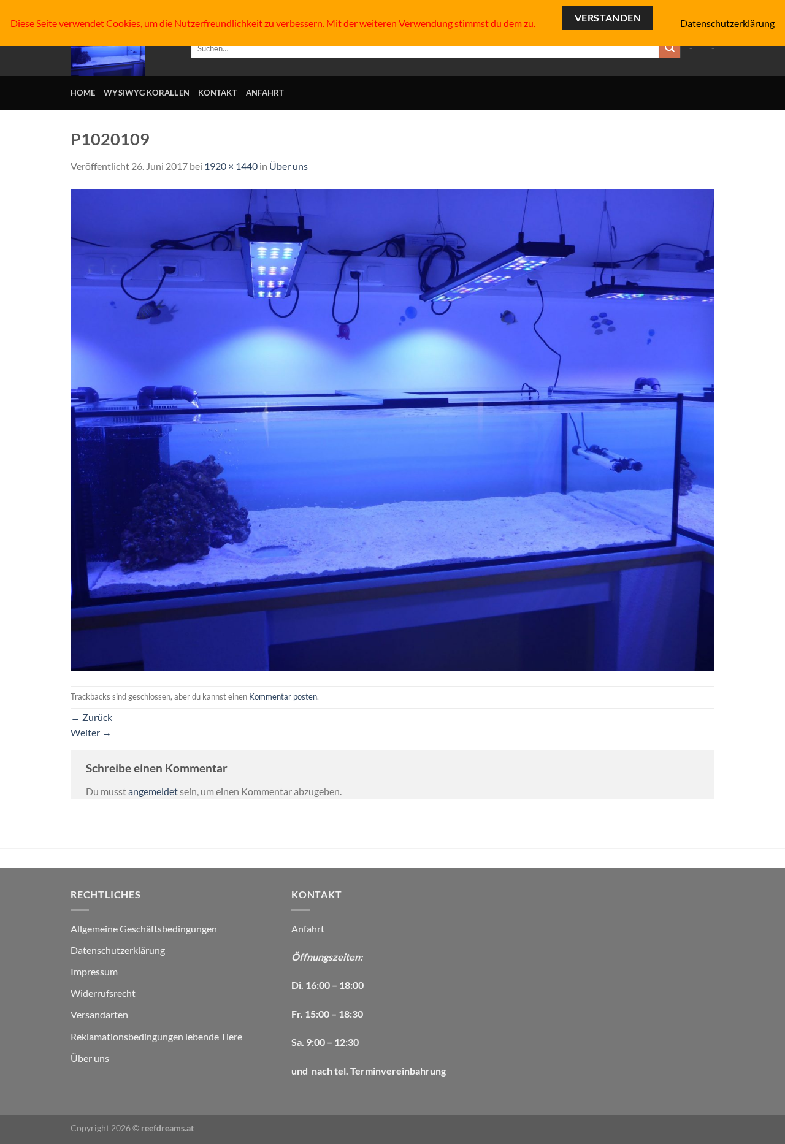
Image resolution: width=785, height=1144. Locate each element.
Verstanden (608, 17)
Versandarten (99, 1014)
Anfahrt (265, 92)
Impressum (94, 971)
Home (83, 92)
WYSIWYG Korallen (147, 92)
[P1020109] (392, 428)
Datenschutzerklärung (118, 950)
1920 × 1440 (231, 166)
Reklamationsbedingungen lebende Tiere (156, 1036)
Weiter (91, 732)
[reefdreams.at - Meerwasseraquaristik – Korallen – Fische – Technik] (121, 48)
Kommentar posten (283, 696)
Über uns (288, 166)
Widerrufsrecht (103, 993)
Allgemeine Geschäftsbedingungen (144, 928)
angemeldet (153, 791)
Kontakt (217, 92)
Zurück (91, 717)
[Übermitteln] (669, 48)
